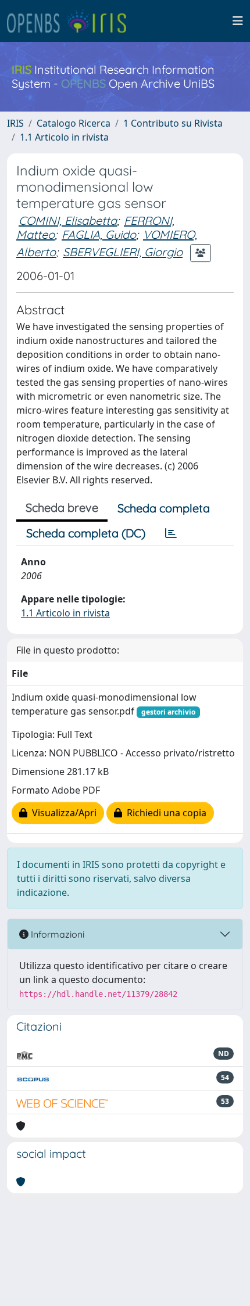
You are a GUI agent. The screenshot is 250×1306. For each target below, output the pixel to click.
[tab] (171, 533)
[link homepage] (71, 21)
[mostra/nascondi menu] (238, 21)
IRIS (15, 123)
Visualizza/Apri (62, 812)
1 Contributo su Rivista (173, 123)
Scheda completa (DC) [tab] (85, 533)
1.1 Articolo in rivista (64, 137)
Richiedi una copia (164, 812)
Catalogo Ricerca (73, 123)
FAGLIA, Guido (99, 234)
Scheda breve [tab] (62, 507)
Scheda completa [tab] (163, 508)
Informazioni (56, 934)
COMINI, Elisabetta (68, 220)
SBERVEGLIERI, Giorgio (123, 252)
